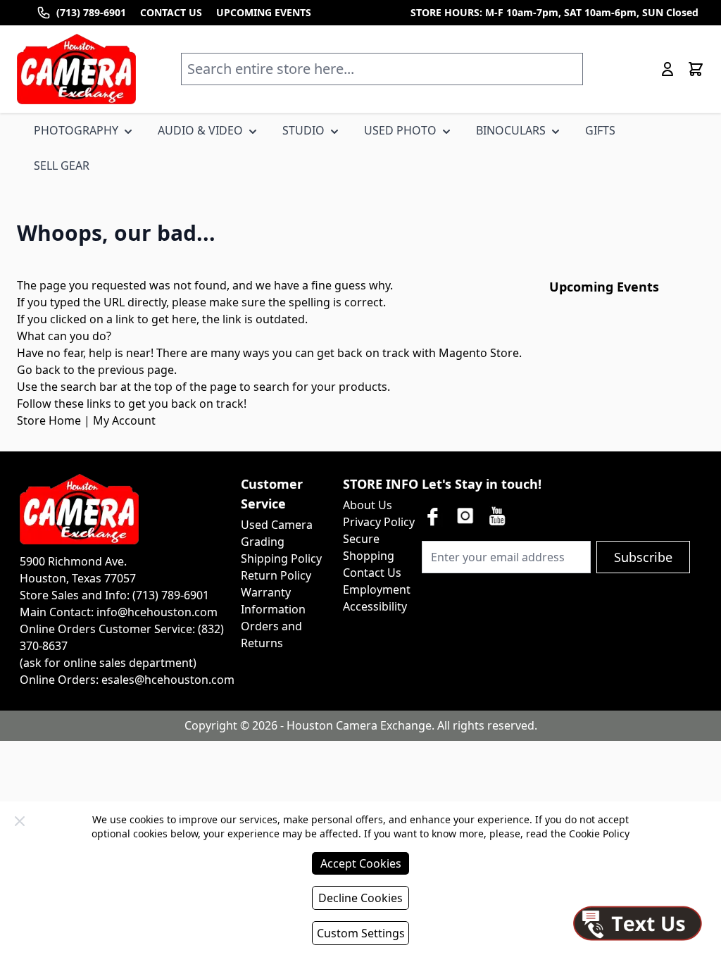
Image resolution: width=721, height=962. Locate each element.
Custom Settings (361, 933)
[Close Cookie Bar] (19, 821)
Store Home (49, 420)
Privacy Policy (379, 522)
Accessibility (375, 606)
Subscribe (643, 557)
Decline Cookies (360, 898)
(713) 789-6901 (91, 12)
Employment (376, 589)
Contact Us (372, 572)
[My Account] (667, 69)
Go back (39, 369)
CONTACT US (171, 12)
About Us (367, 505)
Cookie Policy (599, 833)
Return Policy (276, 575)
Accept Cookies (360, 863)
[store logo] (76, 69)
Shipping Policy (281, 558)
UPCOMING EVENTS (263, 12)
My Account (124, 420)
